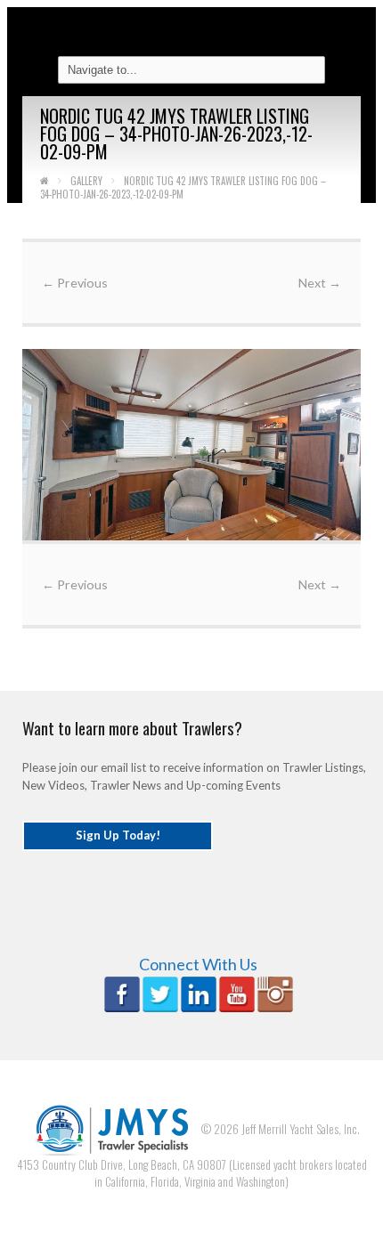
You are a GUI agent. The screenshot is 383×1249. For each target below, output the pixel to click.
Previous (75, 282)
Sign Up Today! (118, 835)
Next (319, 282)
